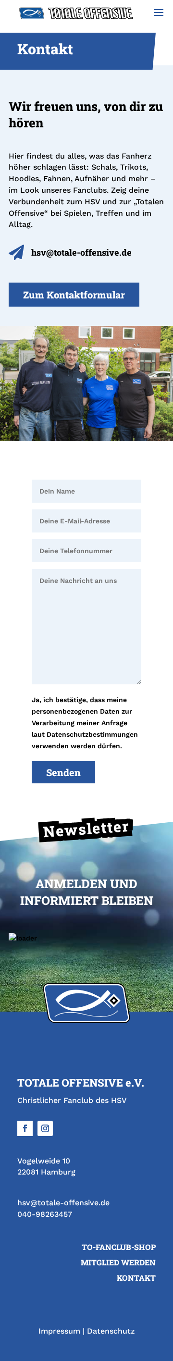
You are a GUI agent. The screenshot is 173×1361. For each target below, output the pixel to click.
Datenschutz (111, 1331)
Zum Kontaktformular (74, 294)
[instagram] (45, 1128)
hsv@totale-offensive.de (63, 1202)
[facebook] (25, 1128)
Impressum (59, 1331)
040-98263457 (44, 1214)
